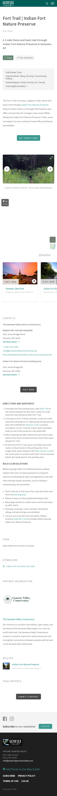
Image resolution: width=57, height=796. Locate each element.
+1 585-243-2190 (10, 346)
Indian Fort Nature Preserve (35, 104)
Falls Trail (44, 408)
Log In (24, 781)
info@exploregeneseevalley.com (18, 760)
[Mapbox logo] (44, 255)
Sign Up (45, 726)
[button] (7, 169)
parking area (20, 494)
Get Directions (28, 138)
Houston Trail (32, 424)
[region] (28, 228)
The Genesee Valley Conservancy (18, 619)
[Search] (47, 3)
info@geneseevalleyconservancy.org (20, 350)
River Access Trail (43, 450)
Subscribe (9, 775)
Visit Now (10, 281)
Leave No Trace (20, 518)
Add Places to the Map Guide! (23, 769)
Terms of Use (11, 781)
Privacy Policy (26, 775)
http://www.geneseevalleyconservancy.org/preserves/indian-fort (28, 354)
